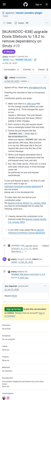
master (6, 60)
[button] (25, 81)
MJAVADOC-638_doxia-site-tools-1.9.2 (24, 60)
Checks (44, 69)
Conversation (12, 69)
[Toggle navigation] (4, 4)
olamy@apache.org (37, 87)
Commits (29, 69)
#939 (14, 296)
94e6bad (45, 246)
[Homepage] (25, 4)
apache (9, 12)
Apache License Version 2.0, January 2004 (27, 203)
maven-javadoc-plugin (29, 12)
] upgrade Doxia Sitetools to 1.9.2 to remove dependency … (24, 248)
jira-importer (11, 286)
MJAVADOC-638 (18, 246)
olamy (5, 56)
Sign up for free (14, 309)
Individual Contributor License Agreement (22, 186)
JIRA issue (31, 103)
